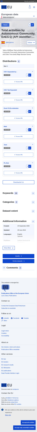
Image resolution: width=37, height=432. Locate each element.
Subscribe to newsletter (8, 308)
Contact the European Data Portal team (13, 305)
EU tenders (4, 362)
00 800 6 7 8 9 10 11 (12, 398)
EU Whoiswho (5, 367)
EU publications (6, 370)
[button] (30, 1)
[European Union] (17, 385)
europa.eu (15, 389)
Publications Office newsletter (10, 349)
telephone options (13, 400)
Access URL (19, 81)
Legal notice (5, 331)
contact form (14, 402)
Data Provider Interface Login (10, 373)
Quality (17, 256)
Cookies (3, 333)
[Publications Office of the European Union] (17, 288)
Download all (17, 182)
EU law (3, 359)
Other (5, 320)
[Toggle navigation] (34, 16)
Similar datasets (17, 261)
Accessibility (5, 335)
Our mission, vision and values (10, 347)
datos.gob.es (10, 42)
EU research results (7, 365)
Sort (5, 66)
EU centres (17, 404)
